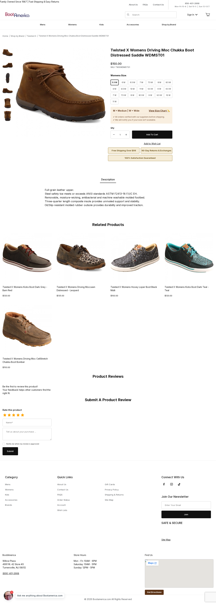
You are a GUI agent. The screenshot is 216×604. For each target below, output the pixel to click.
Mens (7, 484)
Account (61, 505)
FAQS (59, 494)
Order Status (63, 500)
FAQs (145, 4)
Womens (9, 489)
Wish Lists (62, 510)
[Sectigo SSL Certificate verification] (170, 531)
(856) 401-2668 (11, 573)
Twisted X (31, 36)
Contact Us (158, 4)
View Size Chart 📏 (159, 110)
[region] (8, 104)
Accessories (11, 500)
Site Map (109, 500)
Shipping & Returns (114, 494)
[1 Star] (5, 415)
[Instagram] (171, 484)
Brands (8, 505)
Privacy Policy (112, 489)
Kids (7, 494)
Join (186, 514)
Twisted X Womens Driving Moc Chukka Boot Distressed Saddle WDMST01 (74, 36)
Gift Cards (110, 484)
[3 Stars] (13, 415)
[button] (8, 53)
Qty (112, 128)
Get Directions (154, 592)
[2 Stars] (9, 415)
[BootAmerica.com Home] (17, 14)
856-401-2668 (192, 3)
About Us (133, 4)
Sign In (190, 14)
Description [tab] (108, 179)
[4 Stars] (18, 415)
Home (5, 36)
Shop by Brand (17, 36)
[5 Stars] (22, 415)
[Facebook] (164, 484)
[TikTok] (179, 484)
